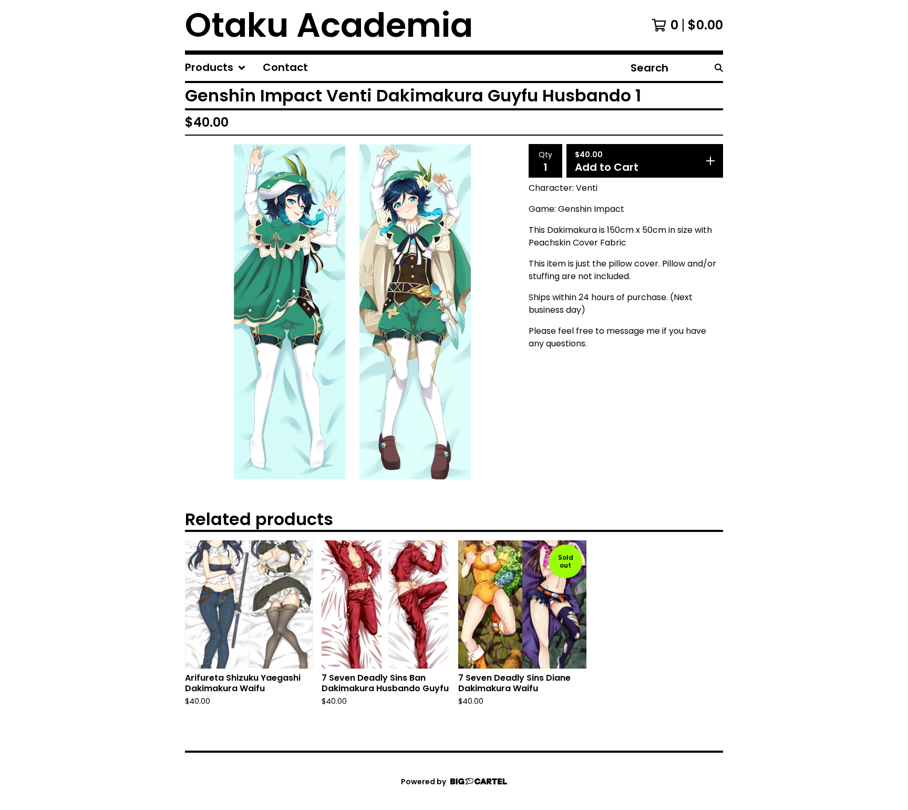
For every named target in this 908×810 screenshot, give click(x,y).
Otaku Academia (329, 25)
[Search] (718, 68)
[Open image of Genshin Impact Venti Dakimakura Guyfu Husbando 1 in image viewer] (352, 311)
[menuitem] (215, 68)
